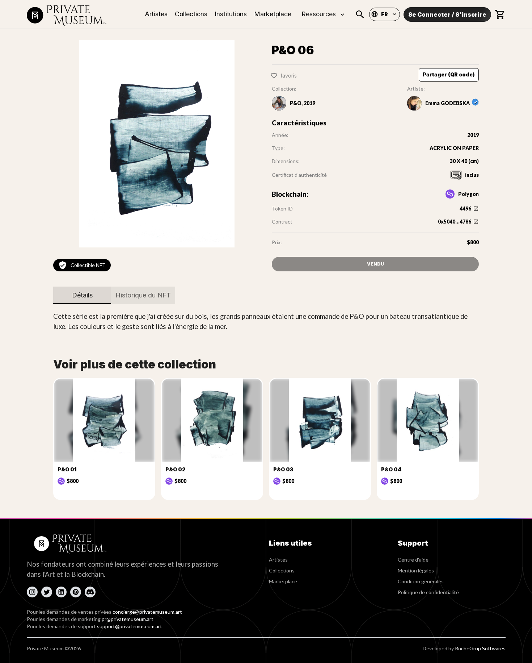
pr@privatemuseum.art (127, 619)
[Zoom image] (156, 143)
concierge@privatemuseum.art (147, 612)
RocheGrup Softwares (480, 648)
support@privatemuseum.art (129, 626)
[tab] (82, 295)
